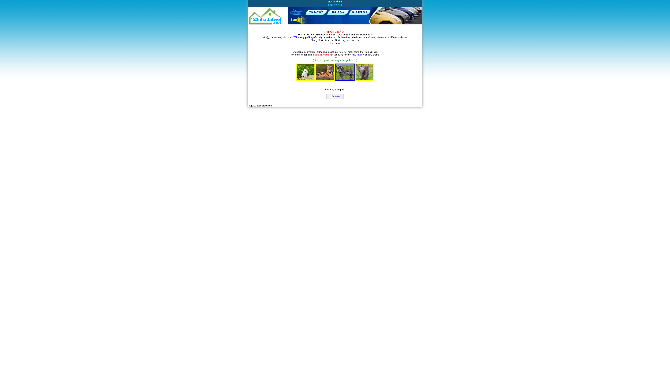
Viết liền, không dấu (335, 89)
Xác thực (335, 96)
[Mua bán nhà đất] (265, 24)
